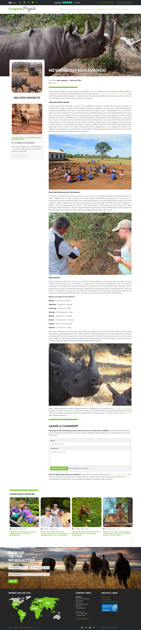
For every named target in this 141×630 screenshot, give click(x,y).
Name (52, 441)
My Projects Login (124, 2)
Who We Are (105, 597)
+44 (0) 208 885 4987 (106, 2)
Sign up (13, 581)
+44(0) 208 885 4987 (83, 619)
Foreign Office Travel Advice (110, 602)
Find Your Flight (106, 599)
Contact (126, 9)
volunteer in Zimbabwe (122, 408)
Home (10, 627)
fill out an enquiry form (118, 474)
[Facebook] (24, 2)
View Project (19, 156)
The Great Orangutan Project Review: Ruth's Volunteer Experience (86, 533)
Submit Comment (59, 468)
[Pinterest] (37, 2)
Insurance (101, 9)
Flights (111, 9)
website (128, 413)
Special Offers (82, 9)
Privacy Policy (28, 627)
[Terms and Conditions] (109, 607)
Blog (93, 9)
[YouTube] (33, 2)
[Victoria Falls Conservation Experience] (27, 119)
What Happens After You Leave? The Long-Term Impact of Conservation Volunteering (55, 533)
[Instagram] (28, 2)
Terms (21, 627)
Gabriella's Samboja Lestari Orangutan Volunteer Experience (22, 533)
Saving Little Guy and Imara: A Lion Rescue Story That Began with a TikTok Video (117, 533)
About (118, 9)
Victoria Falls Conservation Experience (26, 138)
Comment (54, 448)
